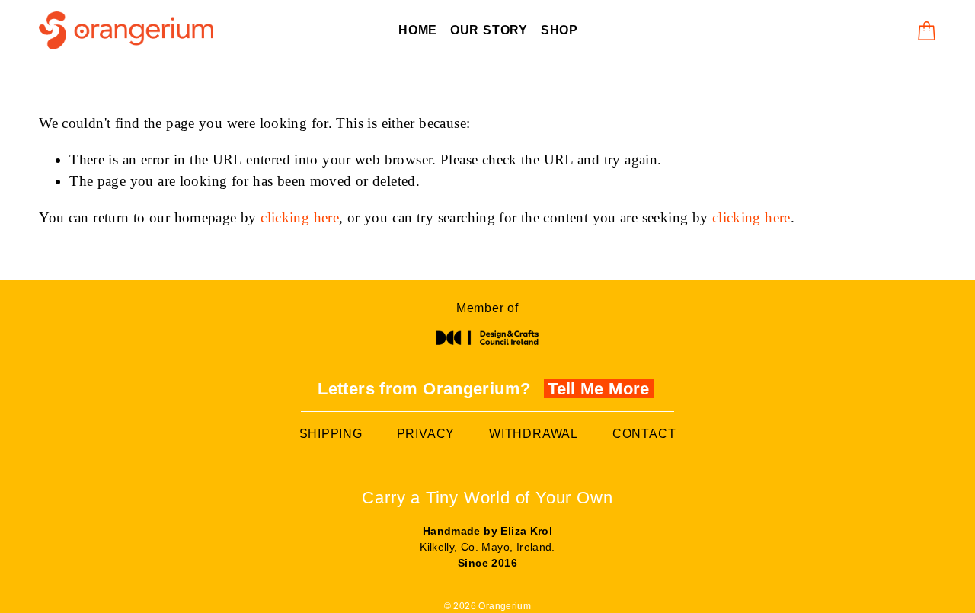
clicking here (300, 217)
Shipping (331, 433)
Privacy (426, 433)
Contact (644, 433)
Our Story (489, 30)
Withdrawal (533, 433)
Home (417, 30)
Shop (559, 30)
